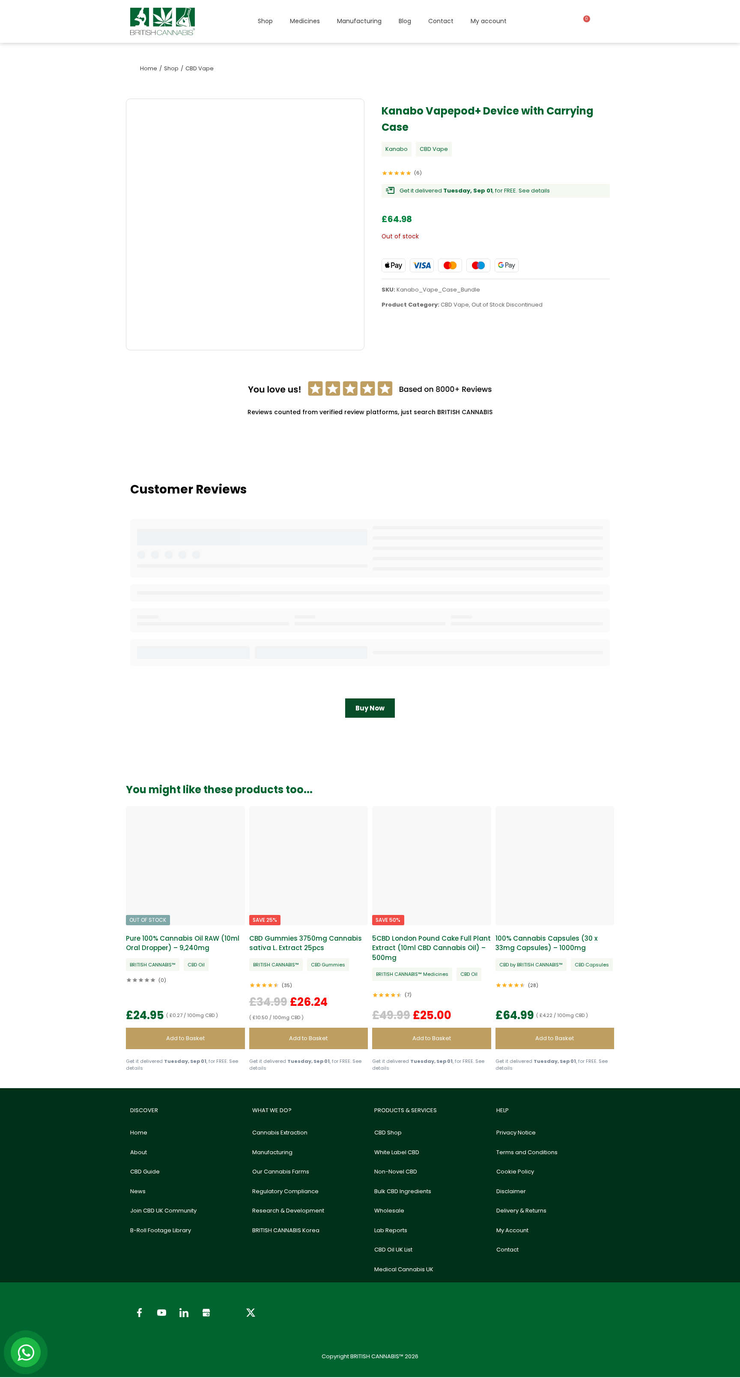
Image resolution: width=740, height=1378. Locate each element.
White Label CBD (396, 1152)
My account (489, 21)
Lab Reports (390, 1230)
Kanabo (396, 149)
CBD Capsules (592, 964)
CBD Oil (196, 964)
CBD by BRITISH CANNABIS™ (531, 964)
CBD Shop (388, 1132)
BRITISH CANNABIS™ (153, 964)
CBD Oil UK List (393, 1250)
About (138, 1152)
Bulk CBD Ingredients (402, 1191)
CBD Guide (145, 1171)
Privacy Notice (516, 1132)
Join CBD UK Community (163, 1211)
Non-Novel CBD (395, 1171)
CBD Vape (434, 149)
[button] (185, 1038)
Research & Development (288, 1211)
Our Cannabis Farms (280, 1171)
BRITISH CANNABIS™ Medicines (412, 974)
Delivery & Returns (521, 1211)
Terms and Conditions (527, 1152)
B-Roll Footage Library (160, 1230)
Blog (405, 21)
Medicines (305, 21)
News (138, 1191)
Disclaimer (511, 1191)
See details (534, 191)
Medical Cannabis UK (403, 1269)
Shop (265, 21)
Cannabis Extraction (279, 1132)
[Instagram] (228, 1313)
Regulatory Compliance (285, 1191)
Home (138, 1132)
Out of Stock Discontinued (507, 305)
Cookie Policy (515, 1171)
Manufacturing (359, 21)
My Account (512, 1230)
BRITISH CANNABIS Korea (285, 1230)
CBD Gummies (328, 964)
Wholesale (389, 1211)
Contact (441, 21)
